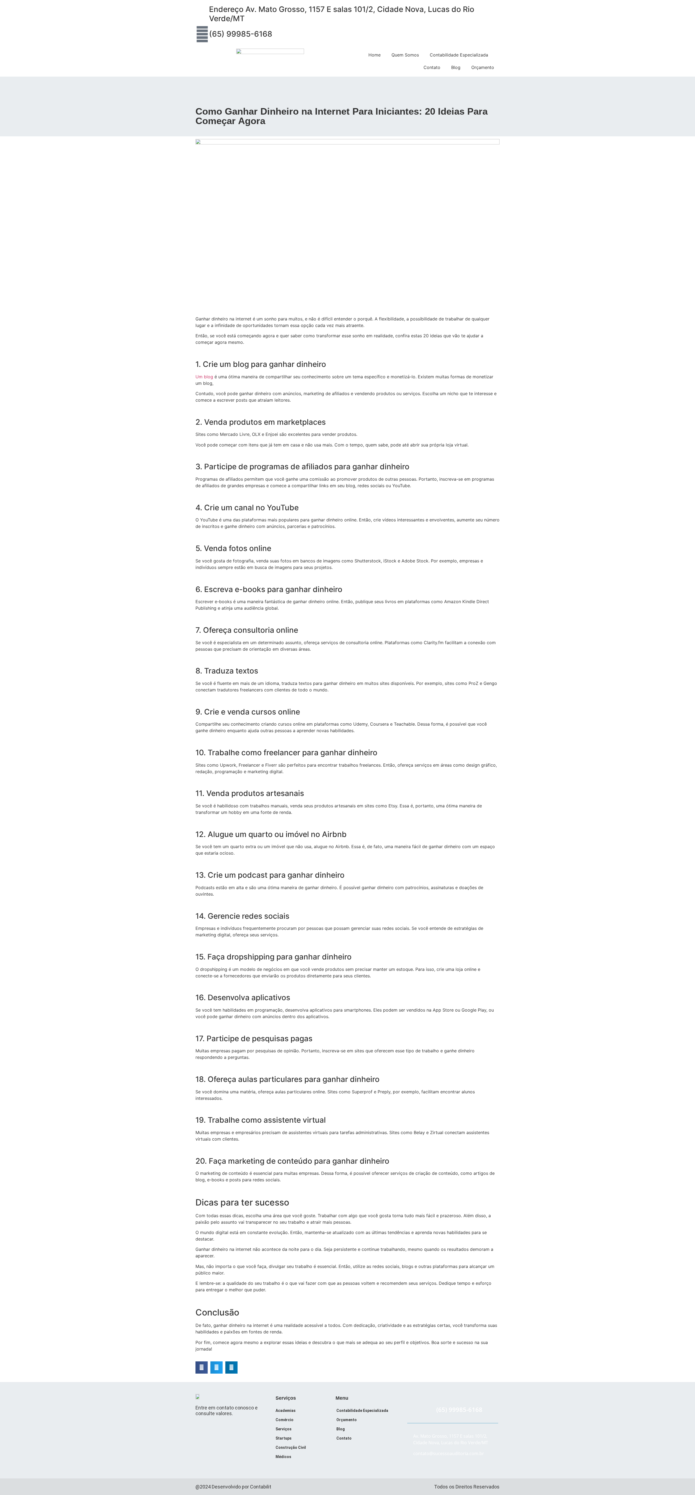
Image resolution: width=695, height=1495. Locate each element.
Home (374, 55)
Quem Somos (405, 55)
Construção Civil (291, 1447)
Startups (284, 1438)
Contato (432, 67)
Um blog (204, 376)
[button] (201, 1367)
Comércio (284, 1420)
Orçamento (482, 67)
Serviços (284, 1429)
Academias (286, 1410)
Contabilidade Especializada (459, 55)
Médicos (283, 1457)
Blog (455, 67)
